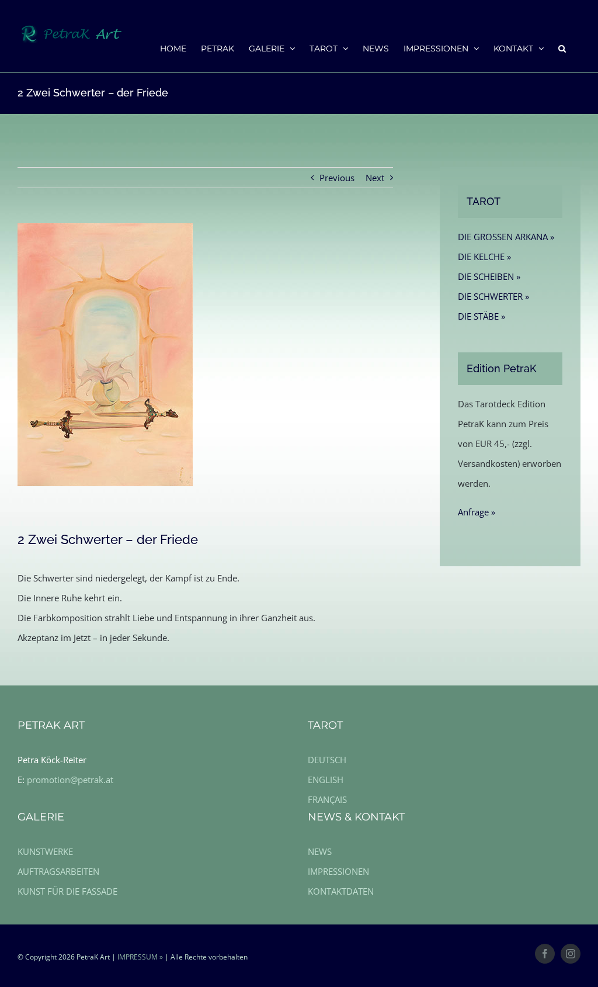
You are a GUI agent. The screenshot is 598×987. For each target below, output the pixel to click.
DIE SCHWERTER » (493, 296)
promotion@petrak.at (70, 779)
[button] (562, 47)
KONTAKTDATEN (341, 891)
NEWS (320, 851)
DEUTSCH (327, 760)
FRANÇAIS (327, 799)
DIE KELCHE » (484, 256)
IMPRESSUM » (140, 957)
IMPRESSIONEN (338, 871)
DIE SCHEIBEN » (489, 276)
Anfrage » (476, 512)
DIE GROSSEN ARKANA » (506, 237)
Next (375, 177)
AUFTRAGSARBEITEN (58, 871)
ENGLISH (325, 779)
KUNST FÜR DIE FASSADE (67, 891)
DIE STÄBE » (481, 316)
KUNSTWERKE (45, 851)
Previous (336, 177)
